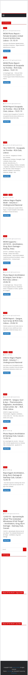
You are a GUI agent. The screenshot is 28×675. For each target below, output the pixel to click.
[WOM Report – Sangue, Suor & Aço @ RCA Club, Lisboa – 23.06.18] (14, 306)
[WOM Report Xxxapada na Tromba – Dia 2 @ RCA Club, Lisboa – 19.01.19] (14, 94)
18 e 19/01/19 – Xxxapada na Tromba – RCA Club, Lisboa (14, 150)
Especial (5, 194)
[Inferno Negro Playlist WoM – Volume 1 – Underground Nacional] (14, 345)
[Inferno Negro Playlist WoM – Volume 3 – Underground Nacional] (14, 188)
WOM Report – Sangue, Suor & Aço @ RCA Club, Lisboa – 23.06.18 (13, 320)
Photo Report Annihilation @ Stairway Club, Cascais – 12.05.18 (14, 435)
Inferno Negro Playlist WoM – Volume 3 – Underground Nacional (12, 202)
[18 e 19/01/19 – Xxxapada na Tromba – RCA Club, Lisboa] (14, 134)
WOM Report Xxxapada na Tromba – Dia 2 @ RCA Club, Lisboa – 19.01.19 (13, 108)
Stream (10, 194)
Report (5, 101)
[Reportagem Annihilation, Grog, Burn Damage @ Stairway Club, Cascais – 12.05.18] (14, 460)
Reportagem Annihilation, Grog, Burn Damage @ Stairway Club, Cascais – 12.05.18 (13, 476)
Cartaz (5, 142)
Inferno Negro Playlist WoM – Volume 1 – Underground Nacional (12, 360)
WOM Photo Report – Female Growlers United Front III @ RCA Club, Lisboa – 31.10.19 (13, 37)
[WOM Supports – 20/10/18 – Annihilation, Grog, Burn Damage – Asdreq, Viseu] (14, 228)
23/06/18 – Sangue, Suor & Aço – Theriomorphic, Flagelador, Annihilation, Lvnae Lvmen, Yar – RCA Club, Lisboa (13, 404)
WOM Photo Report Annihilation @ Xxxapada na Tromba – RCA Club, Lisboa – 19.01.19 (13, 66)
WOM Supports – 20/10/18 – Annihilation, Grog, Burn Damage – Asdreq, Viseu (13, 245)
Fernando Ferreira (16, 30)
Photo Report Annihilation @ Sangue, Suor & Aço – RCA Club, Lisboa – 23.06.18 (14, 278)
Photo (5, 28)
